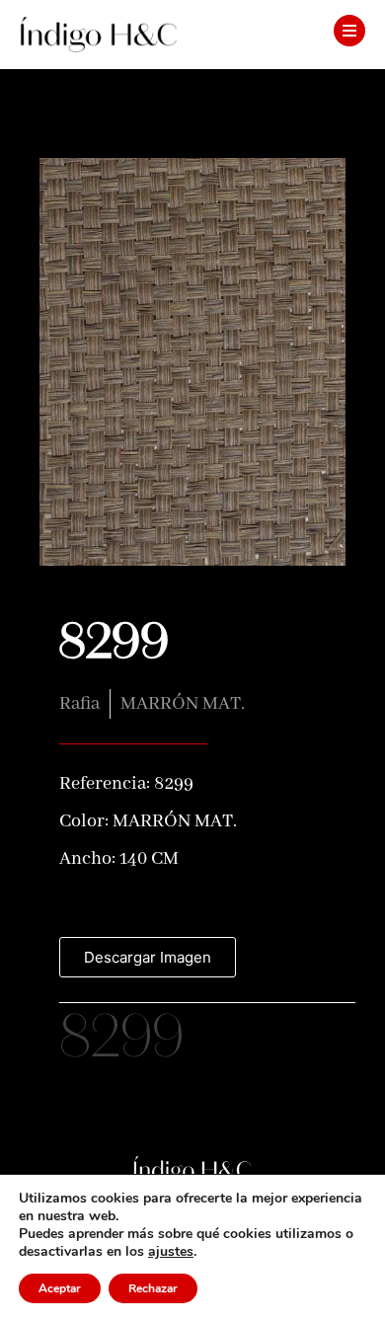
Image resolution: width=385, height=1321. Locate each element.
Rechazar (153, 1288)
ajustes (170, 1252)
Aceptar (59, 1288)
